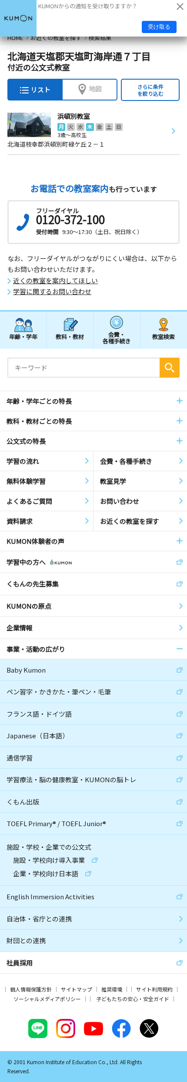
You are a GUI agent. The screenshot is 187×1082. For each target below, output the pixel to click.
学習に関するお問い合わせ (52, 291)
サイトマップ (76, 989)
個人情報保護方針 (31, 989)
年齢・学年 (23, 336)
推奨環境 (111, 989)
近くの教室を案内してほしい (55, 280)
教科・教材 (70, 336)
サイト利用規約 (154, 989)
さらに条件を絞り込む (150, 90)
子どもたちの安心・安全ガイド (132, 998)
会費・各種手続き (117, 337)
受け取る (159, 26)
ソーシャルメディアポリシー (47, 998)
